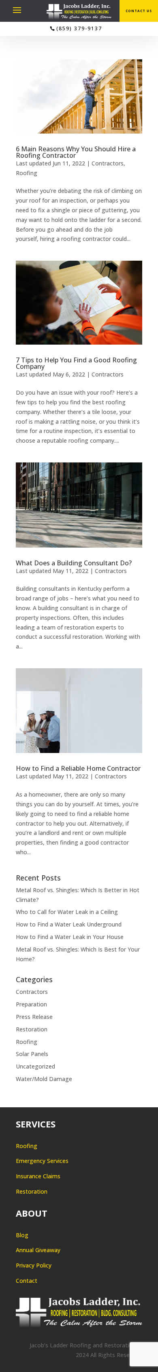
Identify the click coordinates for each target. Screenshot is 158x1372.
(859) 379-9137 (79, 28)
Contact (26, 1280)
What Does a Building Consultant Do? (74, 562)
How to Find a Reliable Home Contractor (78, 768)
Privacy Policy (33, 1265)
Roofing (26, 173)
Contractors (108, 163)
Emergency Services (42, 1161)
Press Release (34, 1017)
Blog (22, 1235)
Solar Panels (32, 1054)
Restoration (31, 1029)
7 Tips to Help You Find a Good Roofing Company (76, 363)
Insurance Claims (38, 1176)
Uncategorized (35, 1066)
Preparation (31, 1004)
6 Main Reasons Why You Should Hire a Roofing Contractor (76, 152)
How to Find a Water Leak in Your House (70, 937)
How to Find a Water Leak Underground (69, 924)
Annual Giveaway (38, 1250)
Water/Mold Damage (44, 1079)
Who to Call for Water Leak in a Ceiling (67, 912)
